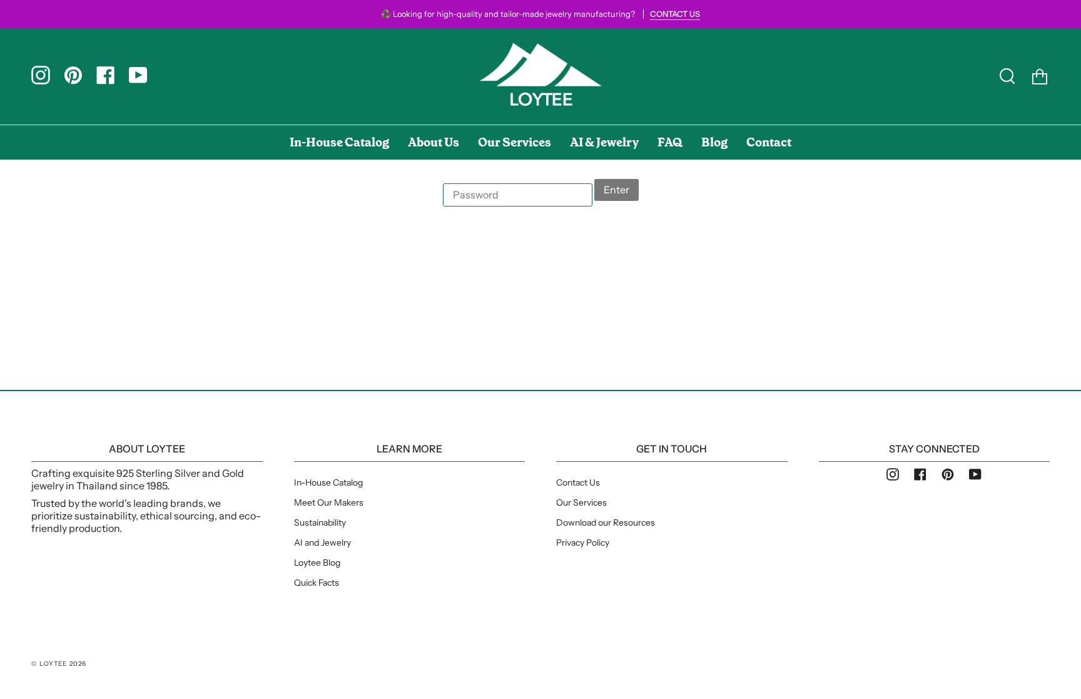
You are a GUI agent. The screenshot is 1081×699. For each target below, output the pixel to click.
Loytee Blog (317, 562)
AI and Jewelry (322, 542)
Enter (616, 189)
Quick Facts (316, 582)
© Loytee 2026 (59, 664)
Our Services (581, 502)
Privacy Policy (582, 542)
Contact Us (578, 482)
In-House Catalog (328, 482)
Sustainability (320, 522)
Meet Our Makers (328, 502)
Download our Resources (605, 522)
